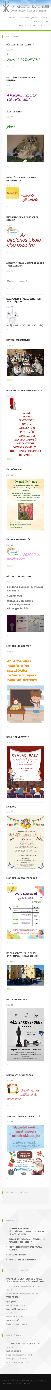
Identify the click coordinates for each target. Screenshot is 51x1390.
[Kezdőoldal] (25, 6)
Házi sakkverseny (16, 999)
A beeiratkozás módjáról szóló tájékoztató (25, 264)
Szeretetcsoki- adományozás (24, 1116)
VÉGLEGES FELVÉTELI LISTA (20, 44)
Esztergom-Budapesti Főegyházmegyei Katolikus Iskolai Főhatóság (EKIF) (26, 1231)
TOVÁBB (10, 67)
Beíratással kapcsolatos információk (21, 179)
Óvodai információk (18, 539)
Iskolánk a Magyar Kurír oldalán (21, 79)
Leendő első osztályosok (21, 877)
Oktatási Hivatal (17, 1254)
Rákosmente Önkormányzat (23, 1259)
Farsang (11, 806)
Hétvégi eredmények (18, 339)
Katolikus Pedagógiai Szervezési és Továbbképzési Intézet (26, 1240)
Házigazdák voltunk (18, 576)
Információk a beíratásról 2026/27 (22, 218)
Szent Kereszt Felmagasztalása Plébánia (25, 1248)
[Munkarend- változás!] (13, 1088)
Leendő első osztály (18, 645)
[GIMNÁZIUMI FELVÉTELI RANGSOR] (13, 403)
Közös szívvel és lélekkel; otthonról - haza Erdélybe (22, 954)
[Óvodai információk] (13, 550)
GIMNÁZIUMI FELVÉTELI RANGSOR (24, 390)
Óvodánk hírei (14, 469)
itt (30, 99)
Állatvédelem (14, 111)
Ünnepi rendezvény (17, 737)
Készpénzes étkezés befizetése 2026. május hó (24, 300)
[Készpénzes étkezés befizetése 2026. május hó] (13, 316)
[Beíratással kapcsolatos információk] (13, 192)
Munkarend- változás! (19, 1075)
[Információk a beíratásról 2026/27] (13, 230)
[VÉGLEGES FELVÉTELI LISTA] (13, 53)
